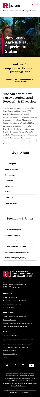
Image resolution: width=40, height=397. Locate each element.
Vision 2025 (9, 197)
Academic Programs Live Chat (11, 297)
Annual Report (10, 164)
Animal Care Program (13, 229)
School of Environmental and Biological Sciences (16, 283)
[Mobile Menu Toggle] (37, 5)
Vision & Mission (11, 203)
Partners (8, 192)
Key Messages (10, 175)
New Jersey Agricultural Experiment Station (15, 326)
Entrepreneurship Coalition (15, 246)
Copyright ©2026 (8, 390)
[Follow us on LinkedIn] (22, 365)
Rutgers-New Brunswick (9, 320)
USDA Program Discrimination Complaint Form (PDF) (17, 344)
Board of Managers (12, 169)
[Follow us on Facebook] (7, 365)
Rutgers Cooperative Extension (17, 252)
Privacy (5, 357)
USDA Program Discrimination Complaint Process (16, 347)
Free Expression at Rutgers (10, 354)
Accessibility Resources (9, 350)
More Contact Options (9, 307)
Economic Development (14, 241)
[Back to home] (17, 274)
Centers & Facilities (12, 235)
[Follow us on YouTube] (31, 365)
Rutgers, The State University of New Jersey (14, 316)
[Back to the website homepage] (19, 5)
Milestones (9, 186)
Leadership (9, 180)
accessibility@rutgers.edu (10, 383)
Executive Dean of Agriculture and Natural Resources (17, 323)
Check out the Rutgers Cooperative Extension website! (20, 80)
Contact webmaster (25, 392)
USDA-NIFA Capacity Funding (15, 258)
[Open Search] (32, 5)
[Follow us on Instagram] (14, 365)
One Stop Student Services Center (12, 304)
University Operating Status (10, 335)
